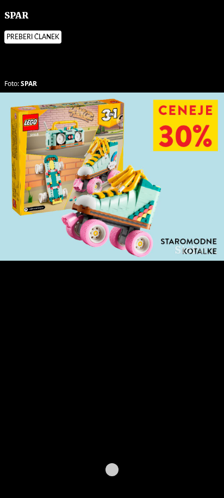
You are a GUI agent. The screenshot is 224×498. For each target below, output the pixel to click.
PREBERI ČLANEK (33, 37)
